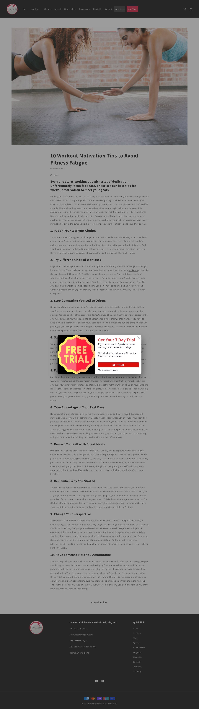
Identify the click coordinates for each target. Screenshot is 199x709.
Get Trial (118, 364)
